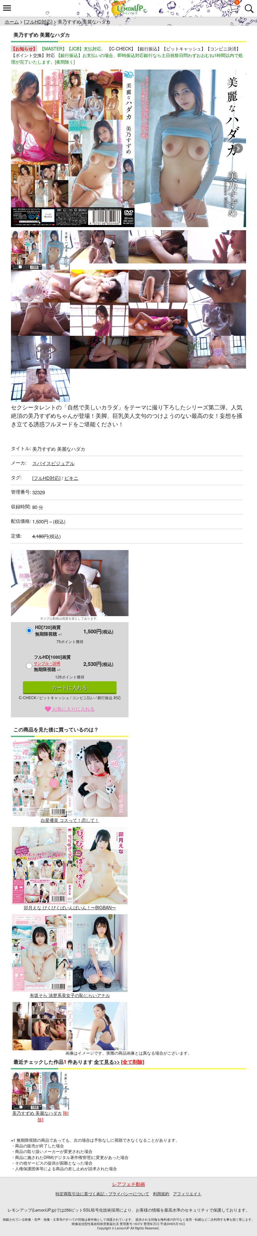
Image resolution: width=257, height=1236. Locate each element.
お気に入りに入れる (73, 708)
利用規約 (161, 1194)
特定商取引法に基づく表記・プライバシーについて (102, 1194)
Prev (19, 148)
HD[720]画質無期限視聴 (48, 630)
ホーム (12, 21)
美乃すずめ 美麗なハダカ (37, 1113)
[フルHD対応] (38, 21)
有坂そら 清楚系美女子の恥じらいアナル (70, 995)
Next (238, 148)
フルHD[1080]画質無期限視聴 (52, 663)
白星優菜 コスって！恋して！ (70, 820)
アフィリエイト (187, 1194)
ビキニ (71, 478)
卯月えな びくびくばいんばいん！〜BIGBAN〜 (70, 907)
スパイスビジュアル (53, 463)
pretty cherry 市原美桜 (69, 1082)
